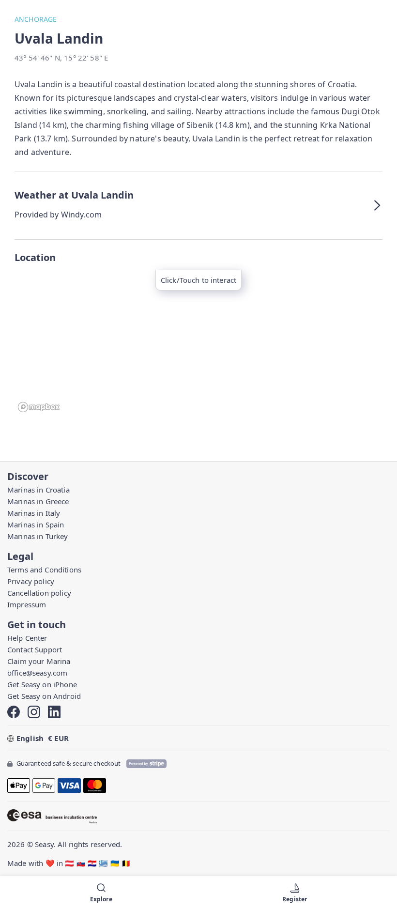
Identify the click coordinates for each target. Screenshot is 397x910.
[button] (198, 205)
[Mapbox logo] (38, 407)
